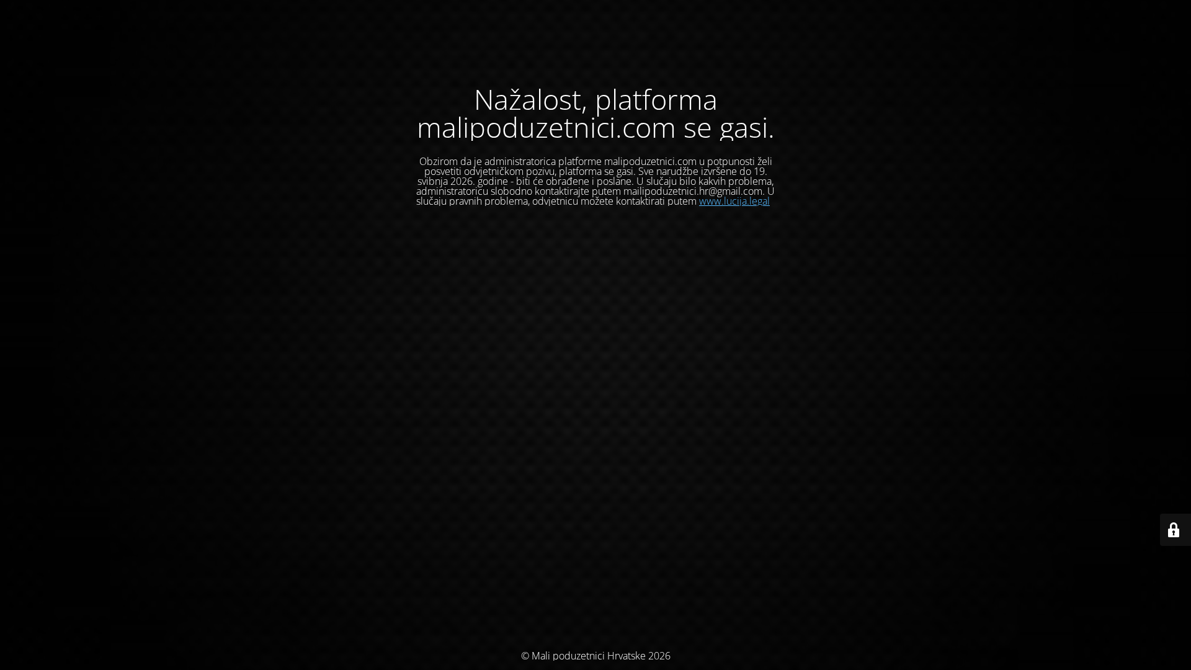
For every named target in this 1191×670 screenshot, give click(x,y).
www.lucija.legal (734, 201)
